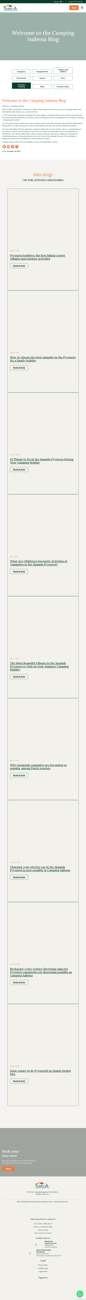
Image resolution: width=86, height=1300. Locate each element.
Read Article (19, 265)
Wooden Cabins (63, 87)
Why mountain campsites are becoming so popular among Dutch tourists (38, 766)
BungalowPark (42, 72)
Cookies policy (43, 1268)
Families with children (63, 71)
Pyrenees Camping (21, 86)
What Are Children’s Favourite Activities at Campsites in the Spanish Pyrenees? (38, 562)
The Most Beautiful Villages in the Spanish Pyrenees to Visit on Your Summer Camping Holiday (39, 666)
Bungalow (21, 72)
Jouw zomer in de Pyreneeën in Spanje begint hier (40, 1072)
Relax (42, 87)
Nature (42, 78)
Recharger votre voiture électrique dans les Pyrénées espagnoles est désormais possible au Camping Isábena (41, 972)
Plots (63, 78)
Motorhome (21, 78)
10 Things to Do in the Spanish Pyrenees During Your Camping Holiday (42, 460)
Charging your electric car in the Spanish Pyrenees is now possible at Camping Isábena (40, 868)
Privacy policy (43, 1265)
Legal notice (43, 1271)
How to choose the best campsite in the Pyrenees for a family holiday (43, 358)
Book (74, 7)
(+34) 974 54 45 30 (76, 2)
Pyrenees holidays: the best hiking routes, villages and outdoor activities (38, 257)
